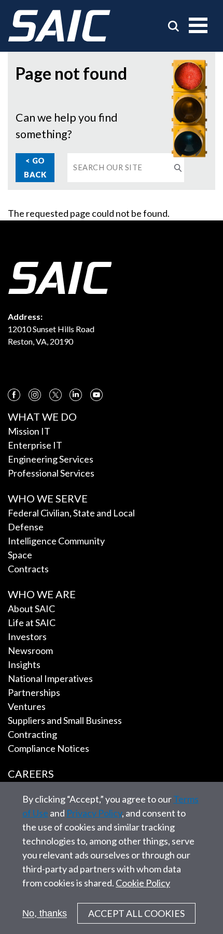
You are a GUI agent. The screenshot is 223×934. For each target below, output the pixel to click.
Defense (26, 526)
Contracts (28, 568)
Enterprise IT (35, 445)
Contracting (32, 734)
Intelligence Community (56, 540)
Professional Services (51, 473)
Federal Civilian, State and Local (71, 512)
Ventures (27, 706)
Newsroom (30, 650)
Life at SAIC (31, 622)
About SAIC (31, 608)
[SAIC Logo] (59, 26)
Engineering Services (50, 459)
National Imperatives (50, 678)
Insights (24, 664)
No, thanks (44, 913)
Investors (27, 636)
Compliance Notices (48, 748)
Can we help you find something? (67, 126)
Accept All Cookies (136, 913)
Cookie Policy (143, 882)
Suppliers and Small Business (65, 720)
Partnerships (34, 692)
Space (20, 554)
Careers (31, 773)
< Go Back (35, 167)
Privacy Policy (94, 813)
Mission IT (29, 431)
